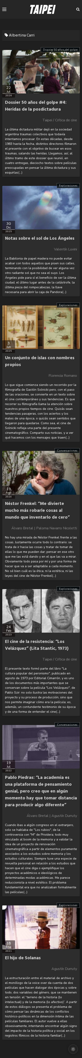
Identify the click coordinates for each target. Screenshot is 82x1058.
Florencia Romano (63, 375)
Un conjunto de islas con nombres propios (39, 361)
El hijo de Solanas (23, 958)
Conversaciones (67, 450)
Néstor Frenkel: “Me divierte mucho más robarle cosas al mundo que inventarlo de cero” (37, 510)
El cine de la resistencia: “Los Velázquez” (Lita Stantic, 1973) (37, 645)
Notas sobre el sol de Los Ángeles (39, 238)
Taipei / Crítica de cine (59, 120)
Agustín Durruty (64, 968)
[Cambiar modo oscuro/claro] (73, 1049)
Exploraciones (68, 185)
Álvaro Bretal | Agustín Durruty (52, 815)
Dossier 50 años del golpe (60, 50)
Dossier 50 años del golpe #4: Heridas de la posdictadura (36, 106)
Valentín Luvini (65, 249)
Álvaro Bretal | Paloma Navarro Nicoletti (44, 528)
